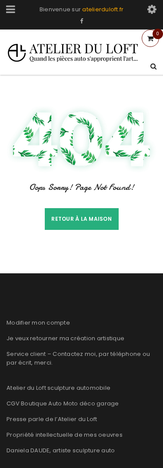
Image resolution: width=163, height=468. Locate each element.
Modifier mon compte (38, 323)
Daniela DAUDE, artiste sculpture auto (61, 450)
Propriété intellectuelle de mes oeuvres (65, 435)
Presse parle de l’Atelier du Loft (52, 419)
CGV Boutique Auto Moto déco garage (63, 403)
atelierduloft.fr (102, 9)
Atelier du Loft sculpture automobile (58, 388)
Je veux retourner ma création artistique (65, 338)
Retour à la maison (81, 218)
